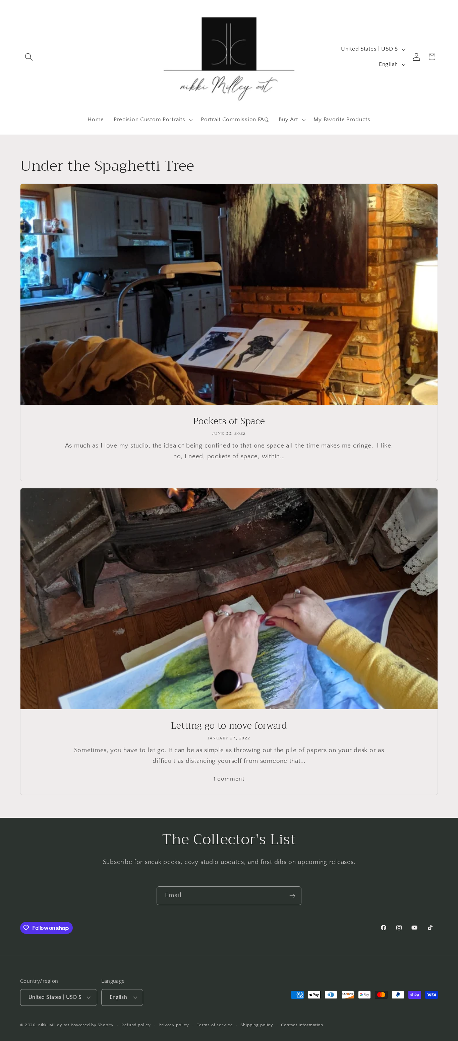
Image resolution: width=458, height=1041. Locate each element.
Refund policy (136, 1025)
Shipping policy (256, 1025)
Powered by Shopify (92, 1025)
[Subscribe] (292, 895)
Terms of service (215, 1025)
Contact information (302, 1025)
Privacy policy (174, 1025)
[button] (29, 57)
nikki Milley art (53, 1025)
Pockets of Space (229, 421)
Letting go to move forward (229, 725)
